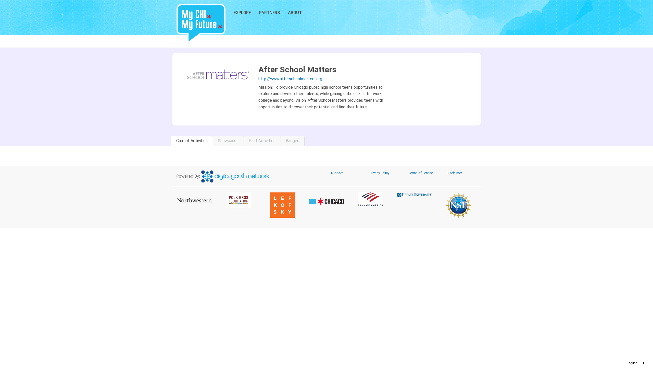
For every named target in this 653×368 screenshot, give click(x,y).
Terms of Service (420, 173)
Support (337, 173)
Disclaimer (454, 173)
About (295, 12)
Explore (242, 12)
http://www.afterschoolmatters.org (290, 78)
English (632, 363)
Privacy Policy (379, 173)
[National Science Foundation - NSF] (458, 205)
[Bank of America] (370, 199)
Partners (269, 12)
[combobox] (636, 363)
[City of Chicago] (326, 202)
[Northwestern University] (194, 200)
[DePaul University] (414, 195)
